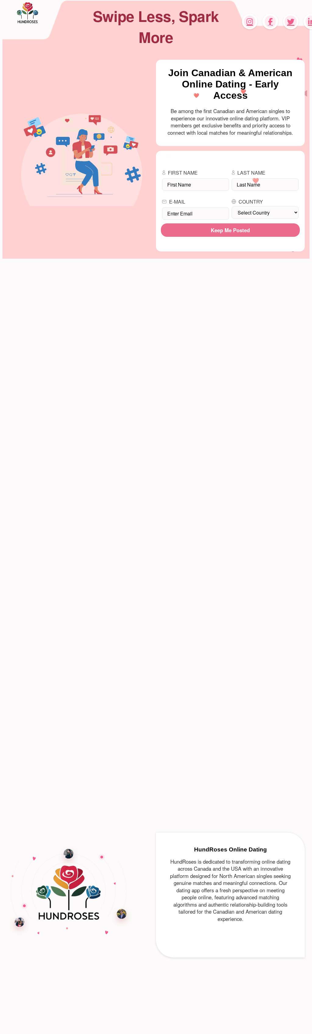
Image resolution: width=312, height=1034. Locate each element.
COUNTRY (251, 201)
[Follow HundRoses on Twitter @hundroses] (291, 21)
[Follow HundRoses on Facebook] (270, 21)
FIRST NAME (183, 172)
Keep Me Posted (230, 230)
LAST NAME (251, 172)
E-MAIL (177, 201)
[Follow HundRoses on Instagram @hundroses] (249, 21)
